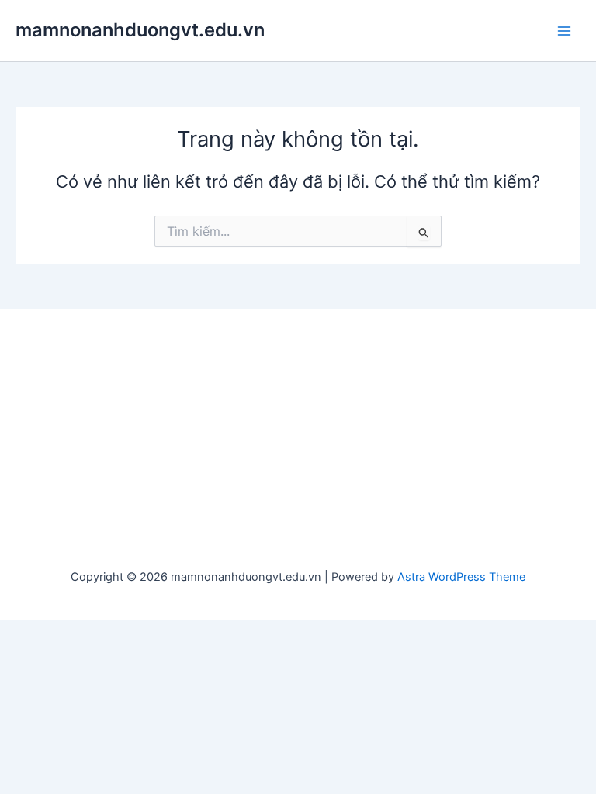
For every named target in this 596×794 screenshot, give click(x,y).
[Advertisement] (298, 441)
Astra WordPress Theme (461, 577)
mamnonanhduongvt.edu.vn (140, 30)
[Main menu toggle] (564, 31)
